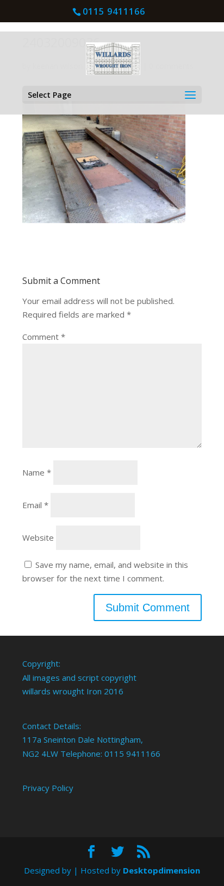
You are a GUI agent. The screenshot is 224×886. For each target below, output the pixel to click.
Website (38, 537)
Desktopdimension (161, 870)
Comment (43, 336)
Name (36, 472)
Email (35, 504)
